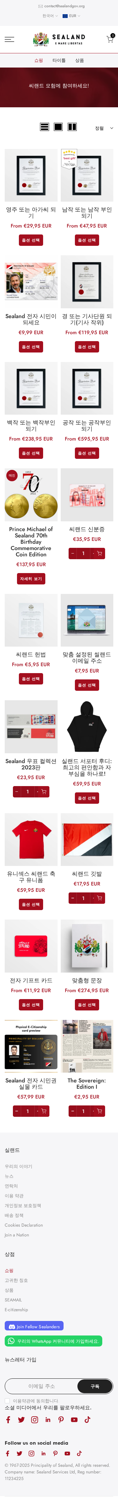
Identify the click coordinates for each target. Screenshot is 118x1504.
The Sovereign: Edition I (87, 1083)
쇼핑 (38, 60)
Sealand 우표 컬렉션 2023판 (31, 764)
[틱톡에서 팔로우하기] (87, 1419)
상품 (79, 60)
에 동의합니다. (36, 1400)
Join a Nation (17, 1235)
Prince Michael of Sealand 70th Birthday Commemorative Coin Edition (31, 542)
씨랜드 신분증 (87, 529)
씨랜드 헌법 (31, 654)
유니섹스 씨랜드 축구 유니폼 (31, 877)
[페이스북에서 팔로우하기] (8, 1419)
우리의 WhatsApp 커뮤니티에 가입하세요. (57, 1341)
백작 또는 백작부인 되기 (31, 425)
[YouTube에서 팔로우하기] (74, 1419)
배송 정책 (14, 1215)
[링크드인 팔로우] (47, 1419)
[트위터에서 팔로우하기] (21, 1419)
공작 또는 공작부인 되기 (87, 425)
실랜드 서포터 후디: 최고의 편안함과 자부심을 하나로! (87, 767)
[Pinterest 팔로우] (61, 1419)
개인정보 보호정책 (23, 1205)
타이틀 (59, 60)
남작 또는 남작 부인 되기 (87, 212)
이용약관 (22, 1400)
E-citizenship (16, 1309)
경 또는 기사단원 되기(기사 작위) (87, 319)
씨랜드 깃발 (87, 874)
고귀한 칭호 (16, 1280)
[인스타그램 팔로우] (34, 1419)
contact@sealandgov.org (64, 6)
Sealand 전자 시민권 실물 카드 (31, 1083)
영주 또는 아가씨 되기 (31, 212)
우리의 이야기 (18, 1166)
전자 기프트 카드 (31, 980)
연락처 (11, 1186)
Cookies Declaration (24, 1225)
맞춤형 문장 (87, 980)
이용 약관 (14, 1196)
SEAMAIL (13, 1300)
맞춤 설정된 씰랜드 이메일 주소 (87, 657)
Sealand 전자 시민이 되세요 (31, 319)
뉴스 (9, 1176)
